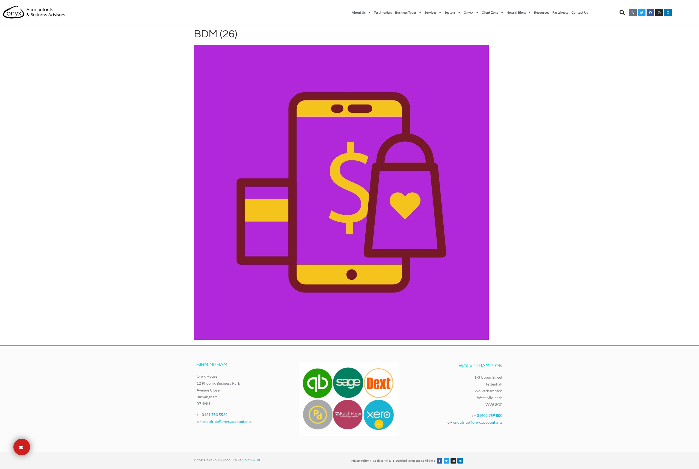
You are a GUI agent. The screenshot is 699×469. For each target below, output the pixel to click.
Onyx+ (468, 12)
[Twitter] (641, 12)
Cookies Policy (382, 460)
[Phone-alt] (633, 12)
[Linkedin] (668, 12)
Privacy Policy (360, 460)
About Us (359, 12)
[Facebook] (650, 12)
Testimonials (383, 12)
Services (430, 12)
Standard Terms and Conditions (415, 460)
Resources (541, 12)
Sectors (450, 12)
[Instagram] (659, 12)
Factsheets (560, 12)
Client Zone (490, 12)
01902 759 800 (489, 415)
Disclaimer (252, 460)
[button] (622, 12)
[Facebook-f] (439, 461)
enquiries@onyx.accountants (226, 421)
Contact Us (579, 12)
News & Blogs (516, 12)
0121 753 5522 (214, 414)
